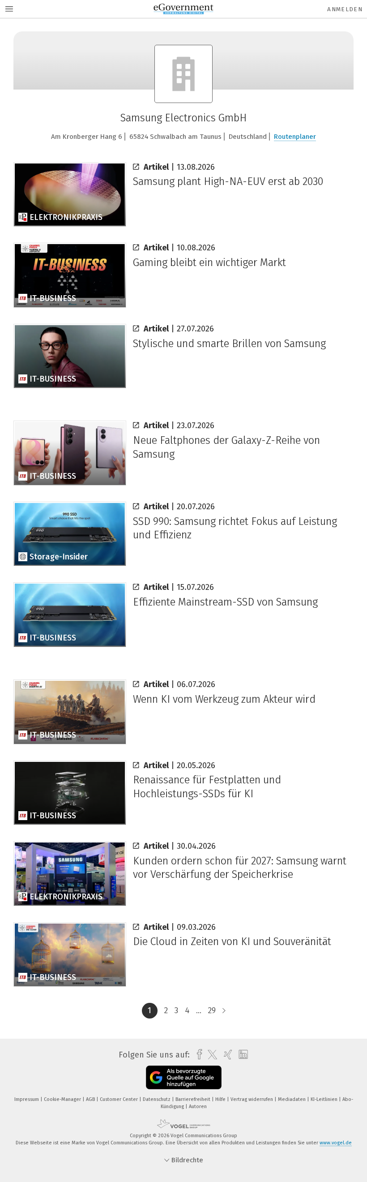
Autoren (198, 1106)
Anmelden (345, 9)
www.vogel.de (336, 1143)
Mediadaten (292, 1099)
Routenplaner (295, 137)
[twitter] (210, 1055)
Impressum (27, 1099)
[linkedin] (241, 1055)
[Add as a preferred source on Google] (184, 1077)
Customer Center (119, 1099)
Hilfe (221, 1099)
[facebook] (197, 1055)
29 (212, 1010)
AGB (91, 1099)
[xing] (225, 1054)
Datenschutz (157, 1099)
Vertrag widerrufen (252, 1099)
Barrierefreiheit (193, 1099)
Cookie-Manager (63, 1099)
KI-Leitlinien (325, 1099)
